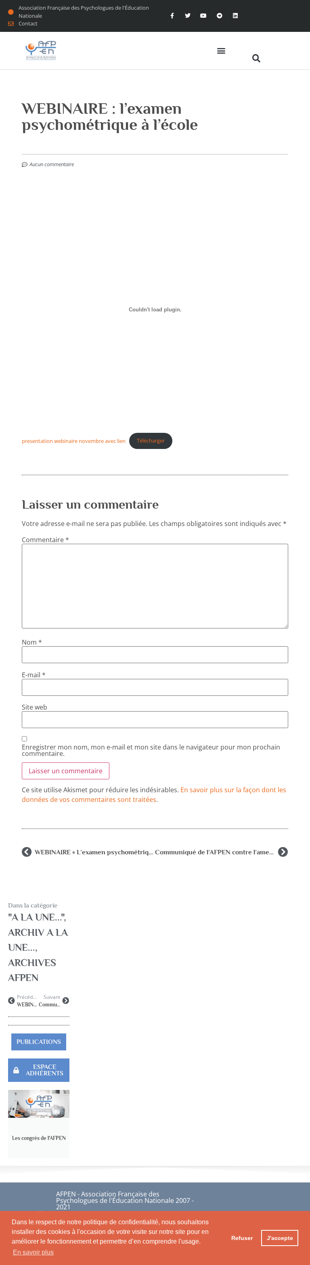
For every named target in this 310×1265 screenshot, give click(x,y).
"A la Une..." (36, 917)
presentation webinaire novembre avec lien (74, 440)
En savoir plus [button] (33, 1252)
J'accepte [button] (280, 1238)
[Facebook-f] (172, 16)
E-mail (34, 675)
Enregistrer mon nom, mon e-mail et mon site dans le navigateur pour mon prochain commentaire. (151, 750)
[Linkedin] (235, 16)
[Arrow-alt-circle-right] (219, 16)
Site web (34, 707)
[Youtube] (204, 16)
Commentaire (45, 539)
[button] (221, 50)
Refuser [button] (242, 1238)
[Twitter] (188, 16)
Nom (32, 642)
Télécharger (151, 440)
